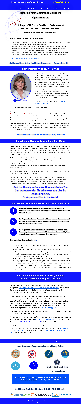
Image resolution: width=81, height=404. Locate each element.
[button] (27, 341)
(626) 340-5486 (64, 2)
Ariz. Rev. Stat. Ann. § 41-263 (30, 321)
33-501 (21, 330)
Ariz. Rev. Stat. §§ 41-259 (51, 330)
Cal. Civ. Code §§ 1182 (49, 308)
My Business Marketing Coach (45, 400)
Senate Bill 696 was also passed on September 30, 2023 (39, 288)
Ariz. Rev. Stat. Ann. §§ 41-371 (46, 319)
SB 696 (18, 292)
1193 (65, 308)
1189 (59, 308)
